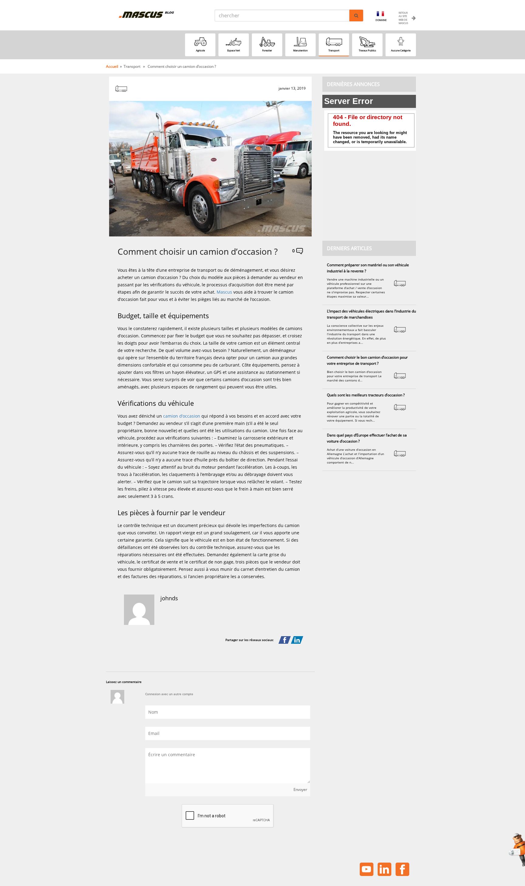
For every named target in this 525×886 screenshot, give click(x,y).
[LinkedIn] (297, 640)
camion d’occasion (181, 416)
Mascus (225, 292)
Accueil (112, 66)
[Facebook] (284, 640)
